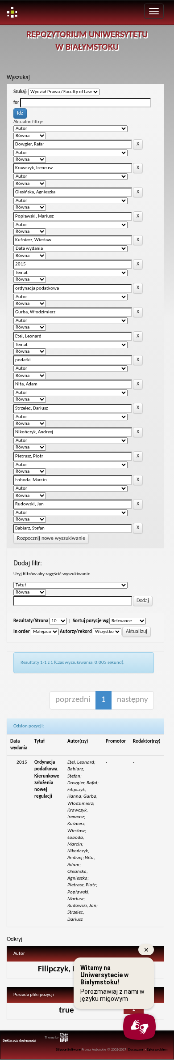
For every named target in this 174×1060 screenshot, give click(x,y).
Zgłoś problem (157, 1049)
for (16, 102)
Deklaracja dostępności (19, 1041)
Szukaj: (20, 92)
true (66, 1010)
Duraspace (135, 1049)
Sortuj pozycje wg (90, 621)
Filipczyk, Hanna (66, 969)
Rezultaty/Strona (30, 621)
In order (21, 631)
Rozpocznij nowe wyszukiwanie (51, 538)
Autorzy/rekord (76, 631)
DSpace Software (68, 1049)
